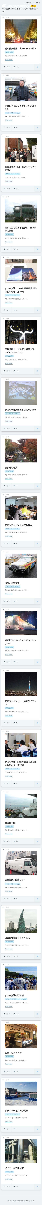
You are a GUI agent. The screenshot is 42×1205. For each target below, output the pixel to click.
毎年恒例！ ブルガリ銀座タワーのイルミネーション (20, 351)
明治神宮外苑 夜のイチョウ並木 (20, 48)
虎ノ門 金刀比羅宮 (14, 1168)
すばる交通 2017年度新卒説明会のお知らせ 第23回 (21, 290)
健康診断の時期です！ (15, 880)
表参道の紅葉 (11, 467)
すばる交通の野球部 (14, 995)
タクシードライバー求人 (12, 113)
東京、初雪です (12, 582)
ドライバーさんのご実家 (16, 1110)
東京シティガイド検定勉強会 (18, 525)
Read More (8, 59)
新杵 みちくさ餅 (13, 1052)
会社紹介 (23, 999)
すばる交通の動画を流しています (20, 409)
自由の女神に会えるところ (17, 937)
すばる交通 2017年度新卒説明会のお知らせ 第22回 (21, 763)
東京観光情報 (9, 52)
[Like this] (37, 67)
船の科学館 (10, 822)
